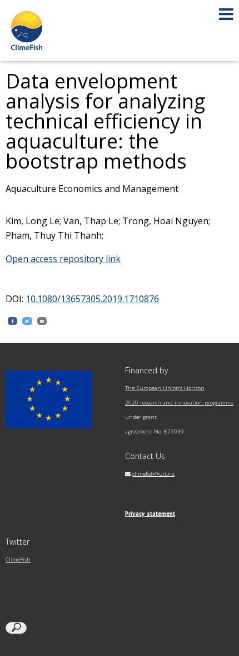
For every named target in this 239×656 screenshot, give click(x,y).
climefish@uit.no (153, 473)
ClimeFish (18, 559)
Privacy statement (150, 513)
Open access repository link (63, 259)
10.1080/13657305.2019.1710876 (92, 299)
